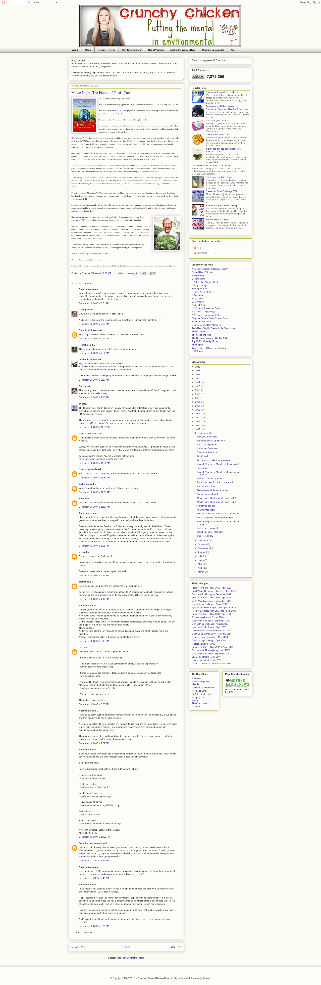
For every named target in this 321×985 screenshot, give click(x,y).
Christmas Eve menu (207, 448)
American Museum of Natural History (210, 269)
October (202, 544)
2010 (198, 417)
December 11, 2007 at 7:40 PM (94, 878)
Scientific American (201, 321)
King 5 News (198, 298)
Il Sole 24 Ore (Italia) (202, 292)
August (201, 552)
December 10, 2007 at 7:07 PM (94, 743)
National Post (198, 305)
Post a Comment (84, 932)
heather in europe (88, 359)
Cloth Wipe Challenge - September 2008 (211, 620)
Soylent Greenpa (118, 217)
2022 (198, 374)
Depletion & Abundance (203, 687)
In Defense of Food (201, 694)
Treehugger (197, 344)
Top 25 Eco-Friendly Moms (205, 341)
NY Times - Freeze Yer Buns (206, 308)
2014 (198, 402)
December (203, 433)
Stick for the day (205, 536)
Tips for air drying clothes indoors (222, 92)
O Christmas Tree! (206, 510)
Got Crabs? (202, 456)
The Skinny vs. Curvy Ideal (219, 177)
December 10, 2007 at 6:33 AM (94, 324)
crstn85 (82, 581)
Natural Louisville (88, 433)
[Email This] (141, 273)
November (203, 540)
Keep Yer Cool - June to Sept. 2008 (209, 627)
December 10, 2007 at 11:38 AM (94, 492)
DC (80, 647)
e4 (80, 403)
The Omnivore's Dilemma (199, 704)
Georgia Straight (200, 285)
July (200, 556)
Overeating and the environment (212, 490)
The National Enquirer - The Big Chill (209, 338)
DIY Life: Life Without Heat (205, 282)
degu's (131, 595)
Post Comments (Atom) (133, 958)
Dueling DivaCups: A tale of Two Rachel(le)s (218, 513)
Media (88, 50)
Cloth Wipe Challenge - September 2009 (211, 601)
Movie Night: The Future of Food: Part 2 (216, 498)
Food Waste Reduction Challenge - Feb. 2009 (214, 611)
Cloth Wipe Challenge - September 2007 (211, 653)
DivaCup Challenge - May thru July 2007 (211, 663)
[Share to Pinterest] (154, 273)
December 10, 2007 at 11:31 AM (94, 463)
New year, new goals (207, 436)
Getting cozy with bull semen (220, 106)
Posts (199, 248)
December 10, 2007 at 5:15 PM (94, 641)
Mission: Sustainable (213, 50)
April (200, 568)
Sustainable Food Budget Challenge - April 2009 (215, 607)
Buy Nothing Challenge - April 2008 (209, 640)
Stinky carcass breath (207, 494)
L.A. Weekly (198, 302)
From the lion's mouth (90, 843)
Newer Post (78, 947)
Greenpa (83, 309)
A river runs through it (207, 528)
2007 (198, 429)
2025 (198, 370)
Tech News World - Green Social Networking (213, 328)
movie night (124, 111)
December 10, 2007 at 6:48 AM (94, 338)
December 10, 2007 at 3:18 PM (94, 575)
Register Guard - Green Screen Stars (210, 318)
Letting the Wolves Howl (182, 50)
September (203, 548)
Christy (82, 386)
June (200, 560)
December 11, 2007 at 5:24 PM (94, 860)
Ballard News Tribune (202, 272)
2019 (198, 382)
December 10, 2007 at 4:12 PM (94, 599)
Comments (201, 253)
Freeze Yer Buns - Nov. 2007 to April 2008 (212, 647)
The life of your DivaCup (217, 120)
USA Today (197, 351)
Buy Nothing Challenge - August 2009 (210, 604)
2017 (198, 390)
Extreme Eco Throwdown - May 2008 (210, 637)
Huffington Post (199, 288)
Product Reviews (106, 50)
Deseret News (198, 279)
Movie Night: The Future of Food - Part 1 (216, 502)
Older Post (175, 947)
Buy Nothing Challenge (217, 219)
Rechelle (83, 345)
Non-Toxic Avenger (132, 50)
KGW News (197, 295)
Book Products (156, 50)
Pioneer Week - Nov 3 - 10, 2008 (208, 617)
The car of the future (207, 452)
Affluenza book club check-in (211, 440)
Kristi (81, 498)
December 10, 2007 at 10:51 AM (94, 427)
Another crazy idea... (207, 486)
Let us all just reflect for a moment (213, 460)
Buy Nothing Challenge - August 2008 (210, 624)
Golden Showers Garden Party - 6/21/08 (211, 630)
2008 (198, 425)
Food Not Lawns (200, 691)
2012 (198, 410)
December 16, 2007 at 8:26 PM (94, 926)
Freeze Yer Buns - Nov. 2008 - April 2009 (211, 614)
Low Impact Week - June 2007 (206, 660)
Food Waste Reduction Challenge (222, 205)
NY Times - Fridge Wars (203, 311)
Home (127, 947)
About (75, 50)
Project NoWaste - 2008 (203, 644)
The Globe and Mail (201, 335)
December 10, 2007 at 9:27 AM (94, 380)
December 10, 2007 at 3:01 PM (94, 546)
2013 (198, 406)
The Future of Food (130, 120)
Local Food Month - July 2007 (206, 657)
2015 (198, 398)
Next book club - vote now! (210, 532)
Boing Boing (198, 275)
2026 (198, 367)
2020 (198, 378)
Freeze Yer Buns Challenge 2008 (221, 191)
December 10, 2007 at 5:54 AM (94, 303)
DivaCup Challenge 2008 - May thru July (211, 634)
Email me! (220, 60)
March (201, 572)
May (200, 564)
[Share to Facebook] (150, 273)
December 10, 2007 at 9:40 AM (94, 397)
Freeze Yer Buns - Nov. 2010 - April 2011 (211, 588)
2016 (198, 394)
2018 (198, 386)
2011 (198, 413)
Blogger (206, 978)
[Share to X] (147, 273)
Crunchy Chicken (88, 330)
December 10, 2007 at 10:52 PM (94, 837)
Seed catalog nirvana (207, 444)
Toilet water (202, 468)
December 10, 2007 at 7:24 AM (94, 353)
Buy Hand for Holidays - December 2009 (211, 594)
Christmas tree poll (206, 506)
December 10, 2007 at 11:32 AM (94, 477)
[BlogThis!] (144, 273)
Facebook (112, 63)
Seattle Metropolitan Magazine (206, 325)
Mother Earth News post (217, 134)
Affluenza (196, 678)
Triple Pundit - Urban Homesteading (209, 348)
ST (80, 552)
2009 (198, 421)
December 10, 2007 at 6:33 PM (94, 704)
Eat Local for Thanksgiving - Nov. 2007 (211, 650)
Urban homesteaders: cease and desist (211, 165)
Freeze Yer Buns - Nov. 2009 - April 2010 (211, 597)
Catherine (84, 484)
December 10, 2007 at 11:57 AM (94, 507)
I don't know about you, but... (211, 478)
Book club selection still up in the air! (215, 482)
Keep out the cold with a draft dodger (215, 517)
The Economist (199, 331)
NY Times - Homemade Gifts (206, 315)
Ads (233, 50)
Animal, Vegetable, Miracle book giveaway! (218, 464)
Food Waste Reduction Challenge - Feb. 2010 (214, 591)
